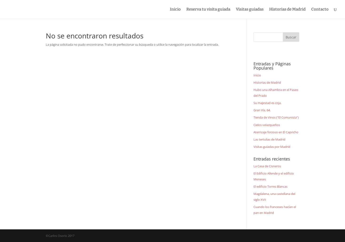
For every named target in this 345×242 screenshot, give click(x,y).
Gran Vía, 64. (262, 110)
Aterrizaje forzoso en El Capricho (275, 132)
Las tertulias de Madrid (269, 139)
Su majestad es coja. (267, 103)
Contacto (320, 10)
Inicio (175, 10)
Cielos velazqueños (266, 125)
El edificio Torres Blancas (270, 186)
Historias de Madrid (287, 10)
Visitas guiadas (250, 10)
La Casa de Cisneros (267, 166)
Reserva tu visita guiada (208, 10)
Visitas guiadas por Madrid (271, 147)
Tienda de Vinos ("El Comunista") (276, 117)
